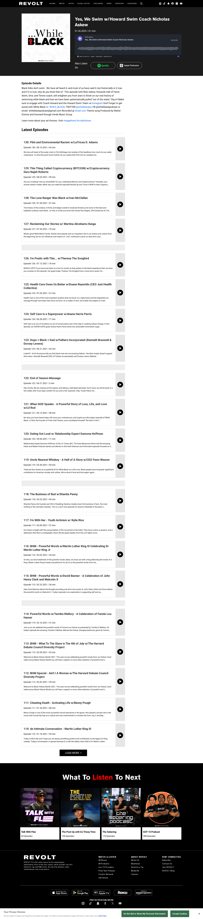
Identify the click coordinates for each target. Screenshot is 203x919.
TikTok (164, 3)
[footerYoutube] (120, 905)
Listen (71, 3)
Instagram (160, 3)
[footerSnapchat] (98, 905)
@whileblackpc (84, 106)
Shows (52, 3)
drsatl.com (80, 110)
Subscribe (132, 3)
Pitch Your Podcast (106, 870)
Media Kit (135, 870)
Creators (119, 3)
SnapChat (168, 3)
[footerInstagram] (83, 905)
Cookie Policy (102, 916)
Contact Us (167, 863)
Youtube (181, 3)
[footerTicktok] (90, 905)
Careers (134, 874)
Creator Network (105, 874)
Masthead (135, 863)
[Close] (199, 913)
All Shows (102, 860)
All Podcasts (103, 863)
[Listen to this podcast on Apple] (129, 65)
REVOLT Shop (168, 870)
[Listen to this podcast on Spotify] (103, 65)
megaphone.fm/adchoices (77, 120)
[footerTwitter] (112, 905)
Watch (61, 3)
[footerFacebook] (105, 905)
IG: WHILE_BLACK (55, 106)
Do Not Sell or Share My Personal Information (145, 914)
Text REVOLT (168, 867)
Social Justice (83, 3)
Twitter (177, 3)
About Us (135, 860)
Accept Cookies (179, 914)
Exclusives (98, 3)
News (109, 3)
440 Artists (103, 878)
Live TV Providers (106, 867)
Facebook (172, 3)
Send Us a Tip (137, 867)
